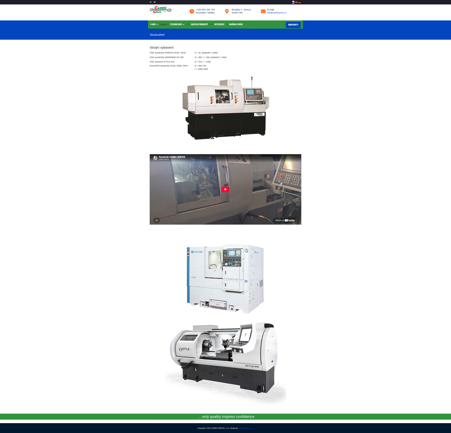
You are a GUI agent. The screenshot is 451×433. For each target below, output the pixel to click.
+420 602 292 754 (205, 9)
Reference (219, 24)
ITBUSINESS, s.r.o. (246, 428)
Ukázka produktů (199, 24)
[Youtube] (155, 2)
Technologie (176, 24)
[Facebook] (150, 2)
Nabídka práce (236, 24)
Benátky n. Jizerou (241, 9)
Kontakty (293, 25)
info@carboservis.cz (276, 13)
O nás (153, 24)
